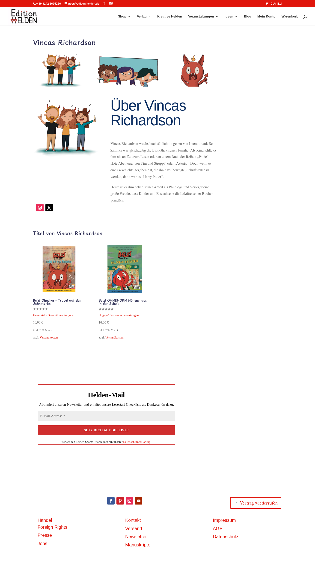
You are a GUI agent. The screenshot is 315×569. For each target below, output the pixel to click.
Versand (133, 528)
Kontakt (133, 520)
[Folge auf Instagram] (40, 207)
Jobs (42, 543)
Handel (45, 520)
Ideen (229, 16)
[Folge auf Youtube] (138, 501)
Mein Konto (266, 16)
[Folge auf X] (49, 207)
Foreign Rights (52, 527)
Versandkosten (49, 337)
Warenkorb (290, 16)
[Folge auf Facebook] (111, 501)
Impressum (224, 520)
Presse (45, 535)
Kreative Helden (169, 16)
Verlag (142, 16)
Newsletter (136, 536)
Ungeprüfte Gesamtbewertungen (53, 315)
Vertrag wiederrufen (259, 503)
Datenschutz (225, 536)
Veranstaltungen (201, 16)
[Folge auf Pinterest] (120, 501)
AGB (218, 528)
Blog (247, 16)
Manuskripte (137, 544)
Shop (122, 16)
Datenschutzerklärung (137, 442)
